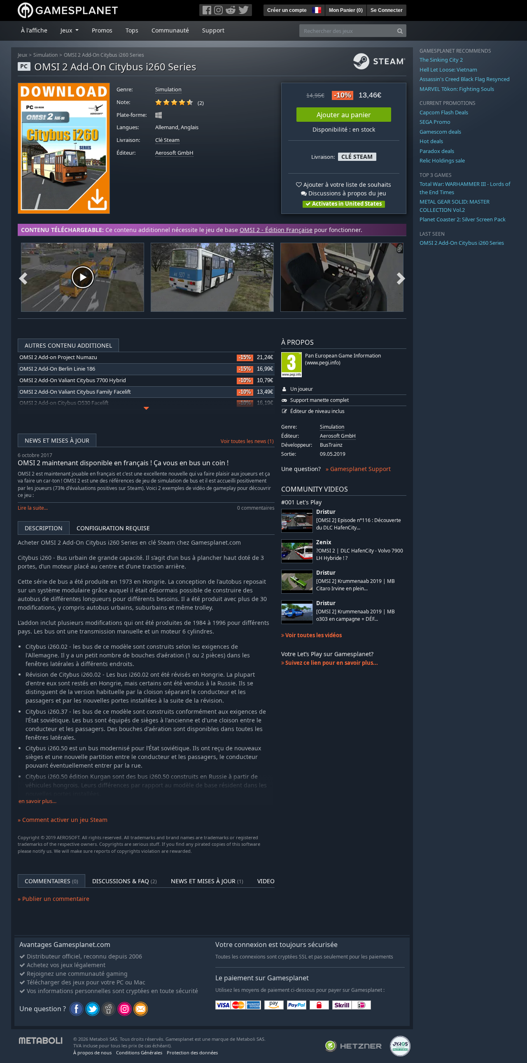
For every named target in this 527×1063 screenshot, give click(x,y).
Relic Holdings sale (442, 160)
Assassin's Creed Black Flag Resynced (465, 79)
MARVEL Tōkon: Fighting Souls (457, 89)
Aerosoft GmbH (174, 152)
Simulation (45, 55)
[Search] (400, 30)
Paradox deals (437, 151)
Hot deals (431, 141)
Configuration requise (113, 528)
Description (44, 528)
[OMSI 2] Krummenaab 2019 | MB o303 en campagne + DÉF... (355, 615)
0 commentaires (256, 508)
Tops (132, 30)
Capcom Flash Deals (444, 112)
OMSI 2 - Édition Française (276, 230)
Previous (23, 277)
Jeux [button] (67, 30)
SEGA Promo (435, 121)
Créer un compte (287, 10)
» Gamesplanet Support (358, 469)
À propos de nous (92, 1052)
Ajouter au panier (344, 114)
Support (213, 30)
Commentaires (51, 881)
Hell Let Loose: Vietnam (448, 69)
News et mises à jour (57, 440)
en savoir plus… (37, 801)
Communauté (170, 30)
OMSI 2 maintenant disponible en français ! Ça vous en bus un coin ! (123, 462)
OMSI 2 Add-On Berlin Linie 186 (57, 368)
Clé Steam (167, 140)
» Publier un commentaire (53, 899)
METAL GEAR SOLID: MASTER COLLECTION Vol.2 (455, 206)
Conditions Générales (139, 1052)
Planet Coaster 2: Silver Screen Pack (463, 219)
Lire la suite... (33, 508)
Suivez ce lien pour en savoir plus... (331, 662)
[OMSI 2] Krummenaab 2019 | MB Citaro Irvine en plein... (355, 584)
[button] (315, 9)
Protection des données (192, 1052)
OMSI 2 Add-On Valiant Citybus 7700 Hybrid (72, 380)
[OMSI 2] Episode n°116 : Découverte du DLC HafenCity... (358, 523)
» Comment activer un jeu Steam (62, 820)
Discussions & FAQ (124, 881)
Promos (102, 30)
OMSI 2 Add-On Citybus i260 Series (104, 55)
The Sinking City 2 (441, 59)
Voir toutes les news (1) (247, 441)
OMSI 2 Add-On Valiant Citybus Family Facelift (75, 391)
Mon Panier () (346, 10)
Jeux (22, 55)
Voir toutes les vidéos (313, 635)
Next (401, 277)
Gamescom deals (440, 131)
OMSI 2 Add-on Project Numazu (58, 357)
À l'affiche (34, 30)
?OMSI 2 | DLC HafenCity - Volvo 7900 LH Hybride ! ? (359, 554)
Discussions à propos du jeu (346, 193)
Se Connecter (387, 10)
